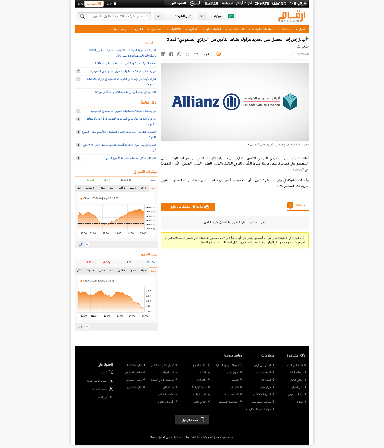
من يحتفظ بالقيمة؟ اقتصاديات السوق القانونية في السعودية (123, 71)
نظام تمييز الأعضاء (104, 397)
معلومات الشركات (262, 29)
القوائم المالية (296, 373)
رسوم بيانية (119, 29)
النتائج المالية (297, 380)
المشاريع (138, 29)
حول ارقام (265, 387)
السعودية (220, 16)
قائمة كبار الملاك (295, 365)
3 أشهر (132, 189)
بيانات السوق (199, 365)
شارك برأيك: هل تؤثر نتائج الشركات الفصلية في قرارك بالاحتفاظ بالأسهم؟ (121, 81)
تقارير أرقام (233, 373)
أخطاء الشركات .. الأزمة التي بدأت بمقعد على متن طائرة (125, 63)
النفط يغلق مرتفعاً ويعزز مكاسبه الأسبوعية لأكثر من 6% (125, 92)
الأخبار (302, 29)
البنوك (235, 380)
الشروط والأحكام (262, 394)
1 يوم (152, 189)
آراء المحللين (168, 387)
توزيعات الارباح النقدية (162, 380)
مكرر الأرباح (297, 387)
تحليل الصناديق (134, 380)
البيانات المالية (236, 29)
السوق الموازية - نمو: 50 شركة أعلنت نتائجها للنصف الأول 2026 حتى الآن (119, 147)
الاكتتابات (175, 29)
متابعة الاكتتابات (133, 365)
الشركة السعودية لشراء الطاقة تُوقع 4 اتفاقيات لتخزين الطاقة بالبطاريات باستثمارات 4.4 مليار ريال (122, 53)
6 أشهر (121, 189)
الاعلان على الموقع (262, 365)
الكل (80, 189)
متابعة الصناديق (133, 373)
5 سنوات (90, 189)
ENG (80, 3)
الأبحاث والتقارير (165, 402)
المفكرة (300, 402)
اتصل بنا (266, 380)
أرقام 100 (201, 380)
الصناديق (156, 29)
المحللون (192, 29)
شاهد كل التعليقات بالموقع (186, 207)
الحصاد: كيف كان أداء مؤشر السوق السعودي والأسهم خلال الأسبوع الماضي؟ (119, 134)
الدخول (108, 4)
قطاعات (286, 29)
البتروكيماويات (231, 394)
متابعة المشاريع (134, 387)
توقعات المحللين (166, 394)
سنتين (101, 189)
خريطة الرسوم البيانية (227, 365)
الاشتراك (91, 4)
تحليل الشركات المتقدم (162, 365)
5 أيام (143, 189)
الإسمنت (234, 387)
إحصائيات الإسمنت (229, 402)
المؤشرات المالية (213, 29)
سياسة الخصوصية (261, 402)
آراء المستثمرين (295, 394)
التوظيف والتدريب (261, 373)
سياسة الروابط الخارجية (258, 409)
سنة (111, 189)
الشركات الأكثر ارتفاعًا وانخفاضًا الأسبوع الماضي (131, 158)
